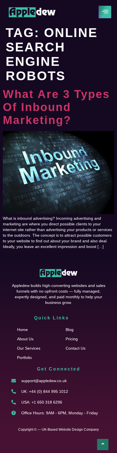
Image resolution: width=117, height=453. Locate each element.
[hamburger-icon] (105, 12)
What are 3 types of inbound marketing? (56, 107)
